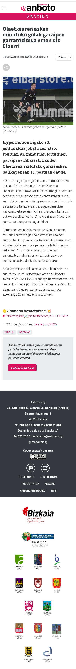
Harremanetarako (33, 490)
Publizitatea (30, 483)
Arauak (50, 483)
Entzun (62, 57)
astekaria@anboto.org (47, 436)
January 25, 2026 (45, 324)
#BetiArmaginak (13, 316)
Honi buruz (26, 477)
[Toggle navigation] (5, 7)
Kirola (8, 332)
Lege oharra (48, 477)
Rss (53, 490)
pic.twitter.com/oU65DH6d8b (48, 316)
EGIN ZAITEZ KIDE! (22, 367)
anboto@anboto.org (47, 425)
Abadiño (38, 16)
